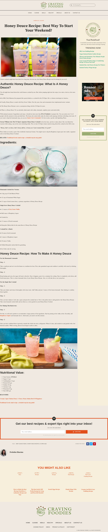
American (36, 20)
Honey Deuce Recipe (33, 443)
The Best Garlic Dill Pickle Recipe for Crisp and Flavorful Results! (37, 491)
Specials (59, 12)
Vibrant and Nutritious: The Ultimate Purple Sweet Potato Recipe (92, 57)
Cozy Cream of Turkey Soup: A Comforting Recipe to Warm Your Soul (91, 61)
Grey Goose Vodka (14, 209)
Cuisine (36, 12)
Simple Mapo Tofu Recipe (71, 490)
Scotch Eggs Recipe (54, 489)
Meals (44, 12)
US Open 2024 (43, 443)
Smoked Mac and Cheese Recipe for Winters (92, 65)
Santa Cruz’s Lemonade (34, 118)
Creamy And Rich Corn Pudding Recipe (88, 490)
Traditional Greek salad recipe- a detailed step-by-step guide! (24, 138)
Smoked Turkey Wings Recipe (88, 67)
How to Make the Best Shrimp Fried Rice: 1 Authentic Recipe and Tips (20, 492)
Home (30, 12)
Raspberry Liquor (5, 316)
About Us (67, 12)
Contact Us (76, 12)
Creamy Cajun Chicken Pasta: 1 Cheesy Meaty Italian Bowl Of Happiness (21, 399)
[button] (87, 443)
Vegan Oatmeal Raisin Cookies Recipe (90, 54)
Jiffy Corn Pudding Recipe (86, 51)
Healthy (51, 12)
